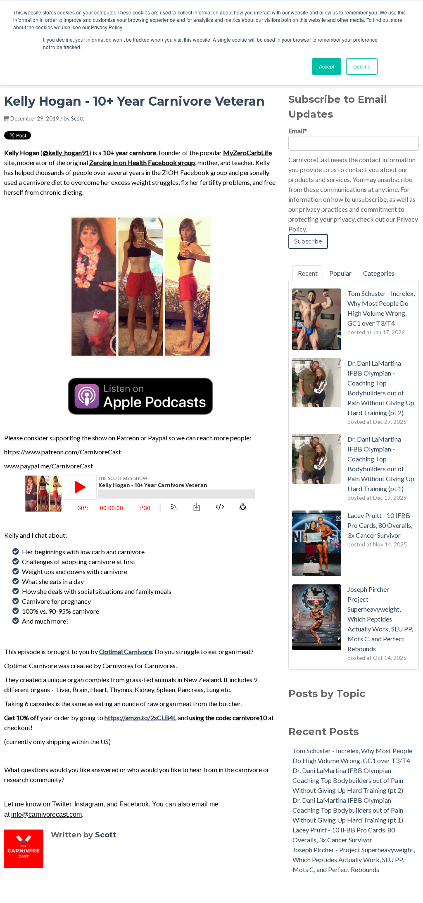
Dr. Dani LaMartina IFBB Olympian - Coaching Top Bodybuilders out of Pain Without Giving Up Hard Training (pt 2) (347, 780)
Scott (77, 118)
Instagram (88, 804)
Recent (308, 273)
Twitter (61, 804)
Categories (378, 273)
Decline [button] (362, 66)
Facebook (134, 804)
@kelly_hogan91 (66, 152)
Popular (340, 273)
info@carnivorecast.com (46, 814)
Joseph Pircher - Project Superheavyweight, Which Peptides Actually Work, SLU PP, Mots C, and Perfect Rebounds (353, 859)
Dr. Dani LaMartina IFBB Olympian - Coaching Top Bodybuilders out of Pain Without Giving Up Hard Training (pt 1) (347, 810)
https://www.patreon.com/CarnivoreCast (62, 452)
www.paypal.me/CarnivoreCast (48, 466)
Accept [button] (326, 66)
